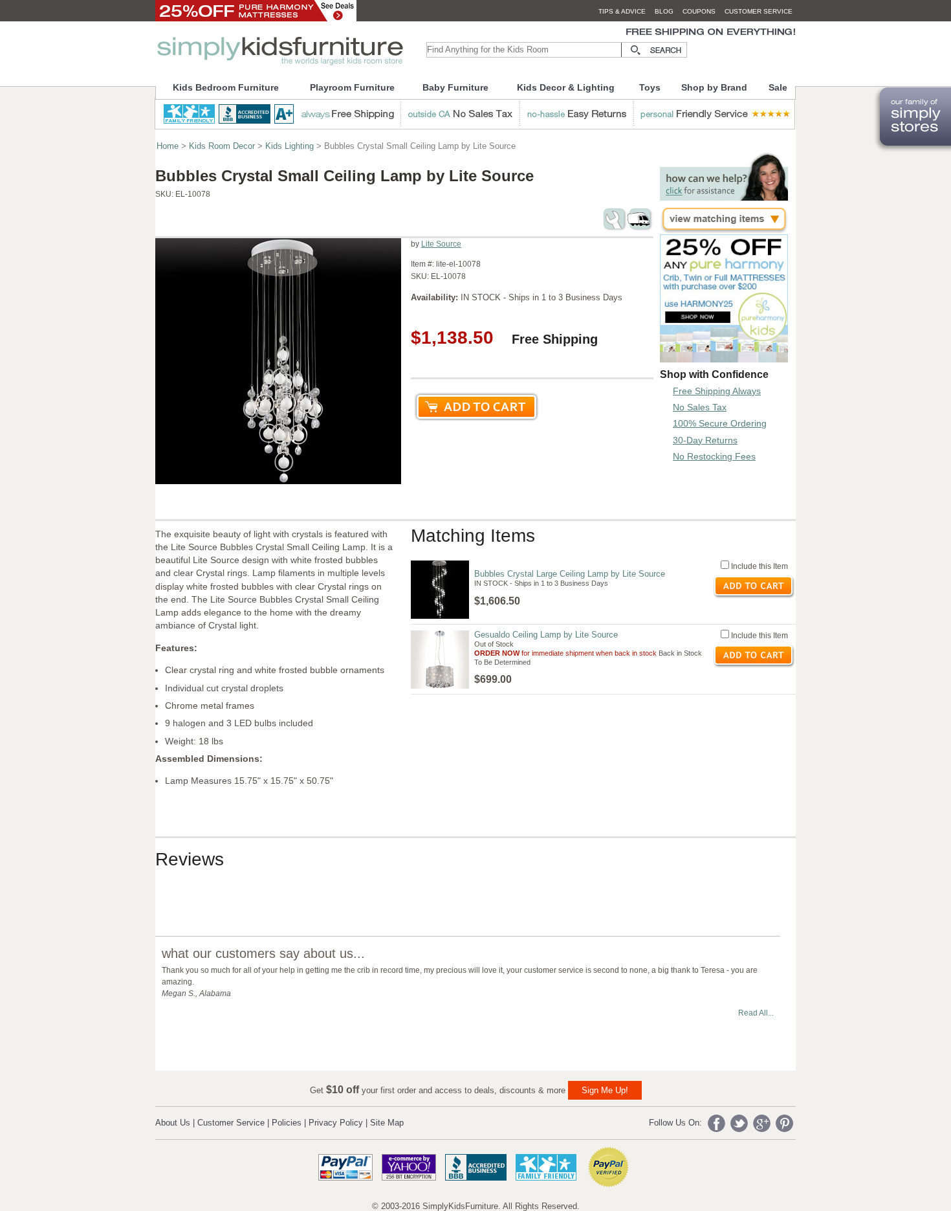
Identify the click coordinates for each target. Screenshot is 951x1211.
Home (168, 146)
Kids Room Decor (222, 146)
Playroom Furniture (352, 87)
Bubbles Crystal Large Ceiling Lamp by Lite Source (569, 574)
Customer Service (231, 1123)
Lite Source (441, 244)
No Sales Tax (700, 407)
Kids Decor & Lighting (566, 87)
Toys (650, 87)
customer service (758, 11)
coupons (699, 11)
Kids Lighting (289, 146)
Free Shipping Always (717, 391)
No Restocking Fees (714, 456)
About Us (172, 1123)
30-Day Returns (705, 440)
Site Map (387, 1123)
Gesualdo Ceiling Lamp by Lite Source (546, 634)
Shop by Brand (714, 87)
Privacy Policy (336, 1123)
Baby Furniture (455, 87)
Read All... (756, 1012)
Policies (286, 1123)
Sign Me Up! (605, 1090)
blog (664, 11)
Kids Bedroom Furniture (226, 87)
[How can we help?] (724, 197)
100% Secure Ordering (720, 423)
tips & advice (622, 11)
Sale (778, 87)
